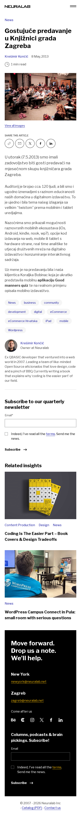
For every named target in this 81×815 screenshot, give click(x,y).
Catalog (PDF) (32, 808)
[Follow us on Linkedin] (51, 143)
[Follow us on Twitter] (30, 143)
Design (44, 525)
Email (14, 748)
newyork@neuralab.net (28, 681)
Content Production (20, 525)
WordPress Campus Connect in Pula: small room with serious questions (40, 615)
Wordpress (15, 330)
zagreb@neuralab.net (27, 700)
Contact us (52, 808)
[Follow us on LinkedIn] (60, 719)
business (30, 302)
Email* (9, 415)
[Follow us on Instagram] (32, 719)
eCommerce (58, 311)
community (51, 302)
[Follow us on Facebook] (40, 143)
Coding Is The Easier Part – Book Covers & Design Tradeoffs (36, 536)
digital (38, 311)
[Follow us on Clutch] (22, 719)
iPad (48, 321)
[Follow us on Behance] (13, 719)
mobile (64, 321)
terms (50, 434)
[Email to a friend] (19, 143)
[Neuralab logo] (17, 6)
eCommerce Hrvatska (22, 321)
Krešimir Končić (16, 56)
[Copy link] (9, 143)
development (17, 311)
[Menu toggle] (73, 6)
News (9, 20)
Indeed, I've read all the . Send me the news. (43, 436)
